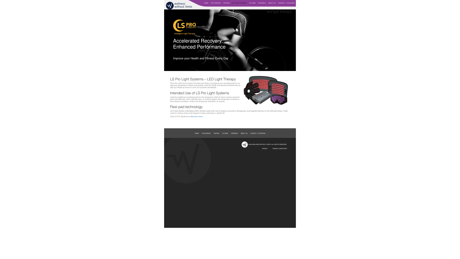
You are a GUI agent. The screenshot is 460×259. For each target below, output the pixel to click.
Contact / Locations (286, 3)
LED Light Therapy (239, 3)
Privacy (265, 148)
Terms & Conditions (279, 148)
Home (206, 3)
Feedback (262, 3)
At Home (252, 3)
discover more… (197, 116)
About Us (272, 3)
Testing (226, 3)
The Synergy (216, 3)
